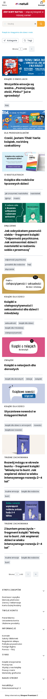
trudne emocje (12, 491)
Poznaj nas (7, 664)
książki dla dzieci (14, 296)
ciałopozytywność (13, 332)
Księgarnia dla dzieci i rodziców (17, 32)
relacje (29, 379)
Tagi (29, 40)
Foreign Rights (9, 646)
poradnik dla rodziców (15, 264)
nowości (37, 425)
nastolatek (35, 193)
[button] (41, 24)
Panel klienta (8, 617)
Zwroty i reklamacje (11, 602)
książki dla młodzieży (14, 328)
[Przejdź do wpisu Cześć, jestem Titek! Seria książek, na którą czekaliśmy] (23, 120)
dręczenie (10, 225)
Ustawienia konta (10, 620)
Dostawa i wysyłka (11, 597)
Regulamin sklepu (10, 641)
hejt (29, 264)
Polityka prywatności (12, 644)
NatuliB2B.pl (7, 685)
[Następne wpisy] (28, 574)
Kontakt (6, 635)
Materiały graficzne (11, 673)
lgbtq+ (8, 198)
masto (17, 198)
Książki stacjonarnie (11, 662)
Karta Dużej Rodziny (11, 605)
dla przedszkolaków (16, 133)
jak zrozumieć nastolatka (16, 193)
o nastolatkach (14, 174)
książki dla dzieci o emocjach (18, 425)
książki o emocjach (15, 79)
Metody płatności (10, 600)
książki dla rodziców (30, 491)
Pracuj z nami (8, 670)
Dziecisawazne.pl (10, 688)
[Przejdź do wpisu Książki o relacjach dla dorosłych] (23, 347)
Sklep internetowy (20, 695)
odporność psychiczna (15, 259)
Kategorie (12, 40)
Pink (7, 105)
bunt (7, 496)
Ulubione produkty (11, 623)
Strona (15, 49)
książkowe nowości (13, 430)
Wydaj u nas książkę (11, 667)
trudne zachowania (16, 457)
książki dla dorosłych (14, 379)
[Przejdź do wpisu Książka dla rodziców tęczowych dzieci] (23, 162)
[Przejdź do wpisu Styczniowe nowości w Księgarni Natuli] (23, 393)
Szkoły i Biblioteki (10, 638)
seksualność (10, 323)
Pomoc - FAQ (8, 649)
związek (9, 360)
